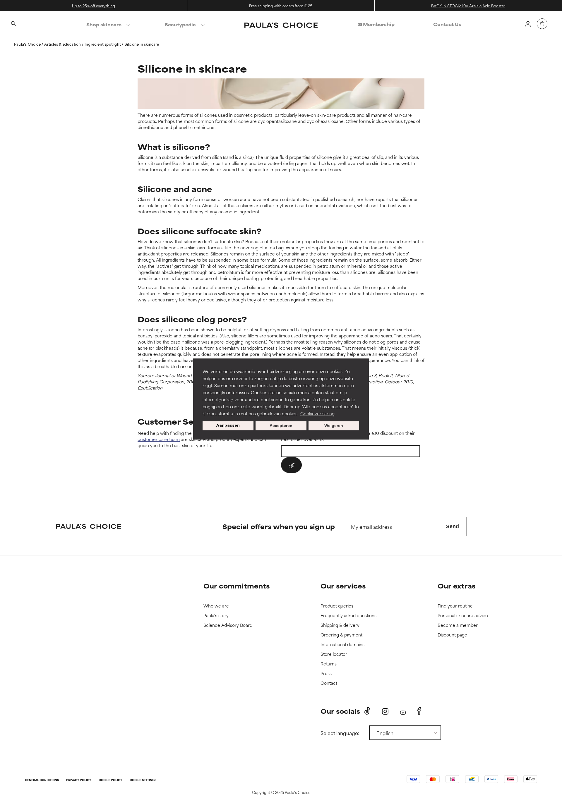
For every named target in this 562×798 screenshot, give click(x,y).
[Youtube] (403, 711)
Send (452, 526)
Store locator (334, 654)
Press (326, 673)
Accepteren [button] (281, 425)
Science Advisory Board (227, 625)
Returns (329, 664)
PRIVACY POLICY (78, 780)
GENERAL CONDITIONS (42, 780)
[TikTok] (367, 711)
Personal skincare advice (463, 615)
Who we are (216, 606)
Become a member (458, 625)
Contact (329, 683)
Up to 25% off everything (93, 5)
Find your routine (455, 606)
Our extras (456, 586)
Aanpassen (228, 425)
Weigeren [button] (333, 425)
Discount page (452, 635)
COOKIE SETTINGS (143, 780)
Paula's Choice (28, 44)
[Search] (13, 24)
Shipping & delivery (340, 625)
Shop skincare (103, 24)
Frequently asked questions (348, 615)
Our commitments (236, 586)
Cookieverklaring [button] (317, 413)
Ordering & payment (341, 635)
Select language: (340, 732)
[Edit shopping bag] (542, 23)
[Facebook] (419, 711)
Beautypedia (180, 24)
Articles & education (63, 44)
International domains (342, 644)
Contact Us (447, 24)
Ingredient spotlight (103, 44)
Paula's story (216, 615)
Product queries (337, 606)
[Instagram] (385, 711)
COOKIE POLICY (110, 780)
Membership (378, 24)
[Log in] (527, 24)
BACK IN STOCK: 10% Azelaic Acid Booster (468, 5)
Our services (343, 586)
